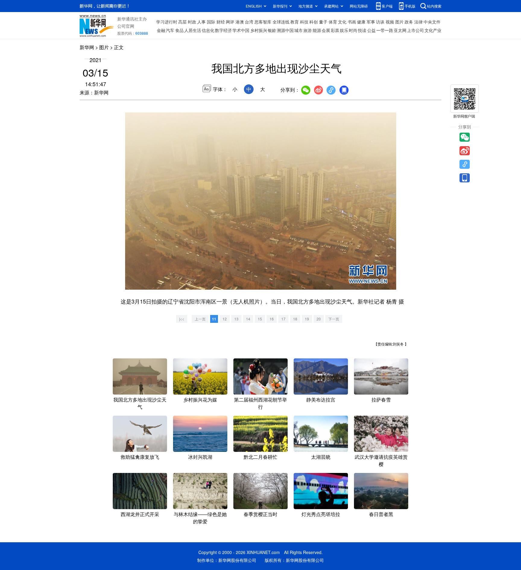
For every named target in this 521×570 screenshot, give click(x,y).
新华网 (87, 47)
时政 (192, 22)
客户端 (387, 5)
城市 (298, 30)
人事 (201, 22)
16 (272, 318)
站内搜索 (434, 5)
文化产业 (433, 30)
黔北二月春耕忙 (260, 456)
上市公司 (415, 30)
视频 (390, 22)
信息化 (208, 30)
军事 (371, 22)
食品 (179, 30)
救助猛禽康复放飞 (140, 456)
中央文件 (432, 22)
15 (260, 318)
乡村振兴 (258, 30)
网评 (230, 22)
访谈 (380, 22)
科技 (304, 22)
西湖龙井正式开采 (140, 514)
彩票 (335, 30)
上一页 (200, 318)
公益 (371, 30)
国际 (211, 22)
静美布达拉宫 (320, 399)
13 (236, 318)
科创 (313, 22)
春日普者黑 (381, 514)
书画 (352, 22)
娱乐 (344, 30)
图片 (399, 22)
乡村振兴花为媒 (200, 399)
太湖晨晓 (320, 456)
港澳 (239, 22)
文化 (342, 22)
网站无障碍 (359, 5)
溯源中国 (285, 30)
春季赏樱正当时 (260, 514)
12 (225, 318)
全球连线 (281, 22)
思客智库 (262, 22)
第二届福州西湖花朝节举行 (260, 403)
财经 (220, 22)
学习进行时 (166, 22)
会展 (326, 30)
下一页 (333, 318)
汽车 (170, 30)
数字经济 (223, 30)
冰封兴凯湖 (200, 456)
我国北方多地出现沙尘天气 (139, 403)
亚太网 (400, 30)
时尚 (353, 30)
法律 (418, 22)
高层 (182, 22)
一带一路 (384, 30)
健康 (361, 22)
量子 (323, 22)
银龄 (272, 30)
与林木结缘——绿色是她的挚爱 (200, 518)
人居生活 (192, 30)
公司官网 (125, 26)
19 (307, 318)
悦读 (362, 30)
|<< (181, 318)
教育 (294, 22)
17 (283, 318)
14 (248, 318)
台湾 (249, 22)
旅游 (307, 30)
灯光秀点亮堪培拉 (321, 514)
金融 (161, 30)
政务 (409, 22)
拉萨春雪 (381, 399)
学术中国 (240, 30)
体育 (333, 22)
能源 (317, 30)
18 (295, 318)
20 (319, 318)
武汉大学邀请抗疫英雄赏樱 (381, 460)
